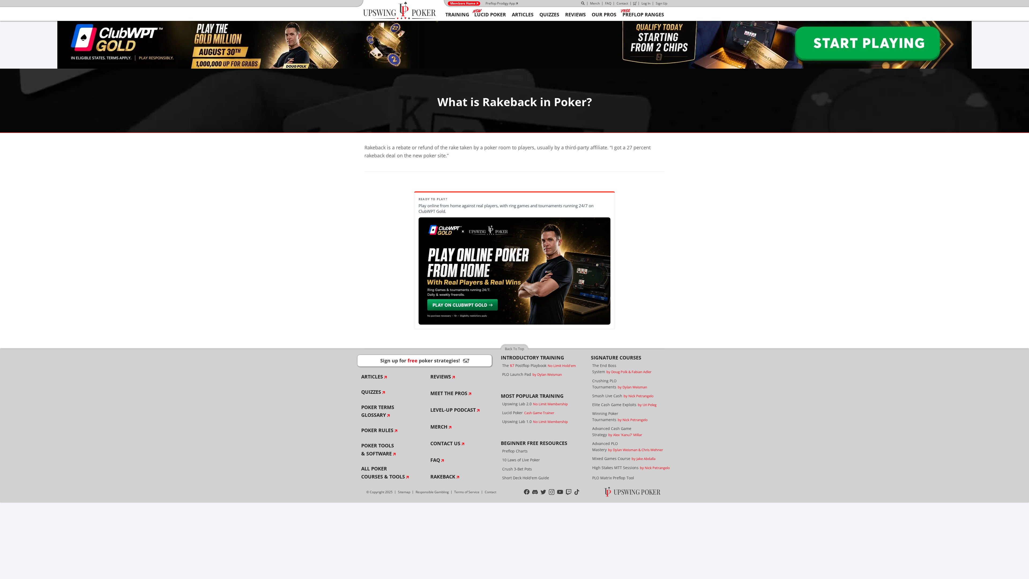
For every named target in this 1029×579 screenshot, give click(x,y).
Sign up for (424, 360)
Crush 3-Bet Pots (517, 469)
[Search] (583, 3)
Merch (595, 3)
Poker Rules (377, 430)
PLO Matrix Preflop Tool (613, 477)
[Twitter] (543, 492)
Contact (622, 3)
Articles (372, 376)
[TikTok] (576, 492)
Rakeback (442, 476)
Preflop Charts (515, 451)
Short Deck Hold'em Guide (525, 477)
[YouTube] (560, 492)
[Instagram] (551, 492)
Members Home (462, 3)
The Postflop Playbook (539, 365)
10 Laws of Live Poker (521, 459)
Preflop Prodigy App (500, 3)
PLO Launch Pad (532, 374)
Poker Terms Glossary (377, 411)
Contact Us (445, 443)
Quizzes (371, 392)
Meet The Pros (448, 393)
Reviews (440, 376)
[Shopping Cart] (635, 3)
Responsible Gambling (432, 492)
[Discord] (535, 492)
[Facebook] (527, 492)
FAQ (608, 3)
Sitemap (404, 492)
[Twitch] (569, 492)
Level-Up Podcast (453, 410)
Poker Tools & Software (377, 449)
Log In (646, 3)
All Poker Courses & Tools (383, 472)
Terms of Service (466, 492)
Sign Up (661, 3)
